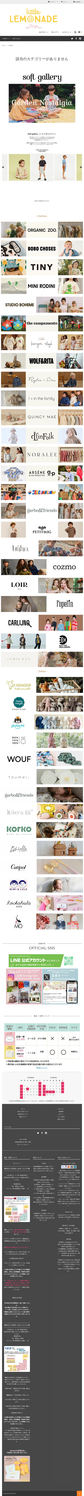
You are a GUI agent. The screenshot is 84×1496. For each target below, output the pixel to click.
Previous (3, 167)
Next (81, 167)
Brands (11, 45)
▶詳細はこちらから (42, 1068)
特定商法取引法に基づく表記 (23, 1142)
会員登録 (78, 2)
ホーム (4, 45)
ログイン (65, 2)
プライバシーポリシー (23, 1144)
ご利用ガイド (6, 38)
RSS (21, 1139)
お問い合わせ (16, 38)
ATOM (25, 1139)
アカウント (53, 2)
